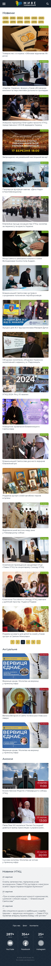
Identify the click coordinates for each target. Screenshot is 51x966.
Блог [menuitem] (25, 926)
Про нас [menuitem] (16, 926)
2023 (27, 18)
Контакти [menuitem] (34, 926)
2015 (41, 22)
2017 (27, 22)
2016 (34, 22)
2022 (34, 18)
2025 (13, 18)
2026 (5, 18)
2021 (41, 18)
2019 (13, 22)
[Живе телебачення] (25, 3)
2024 (20, 18)
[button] (4, 3)
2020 (5, 22)
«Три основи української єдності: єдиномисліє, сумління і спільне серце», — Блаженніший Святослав (25, 898)
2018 (20, 22)
